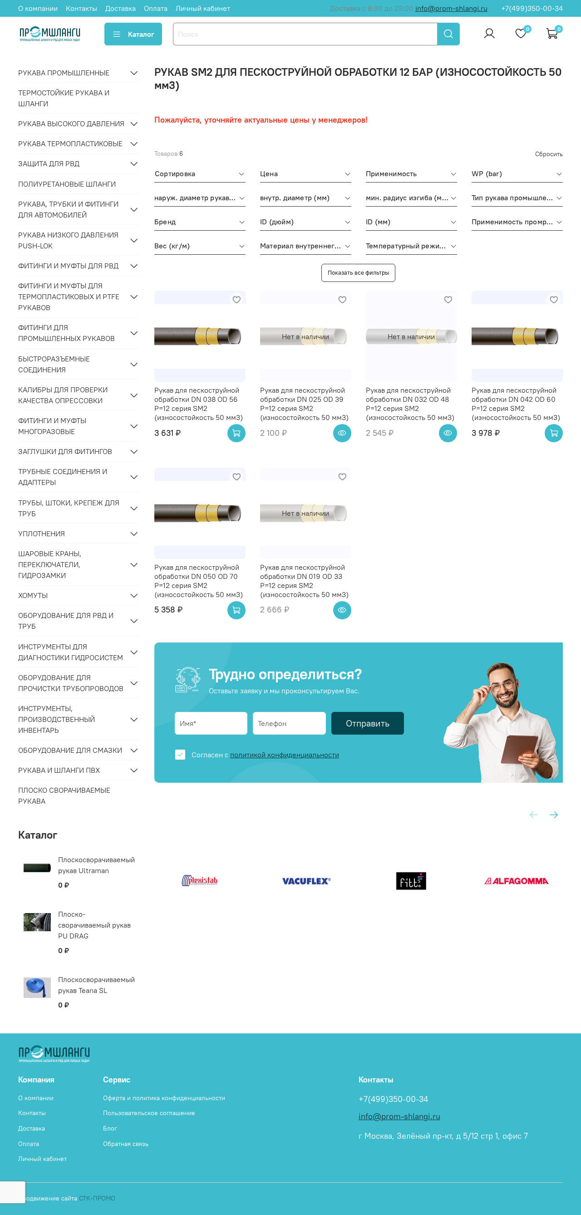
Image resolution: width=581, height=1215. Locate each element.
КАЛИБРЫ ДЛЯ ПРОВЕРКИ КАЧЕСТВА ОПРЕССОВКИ (63, 395)
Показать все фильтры (358, 272)
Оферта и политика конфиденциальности (164, 1098)
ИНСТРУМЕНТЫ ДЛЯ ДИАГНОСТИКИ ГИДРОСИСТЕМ (70, 652)
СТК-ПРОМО (97, 1198)
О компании (38, 8)
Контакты (81, 8)
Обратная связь (125, 1144)
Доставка (120, 8)
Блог (110, 1128)
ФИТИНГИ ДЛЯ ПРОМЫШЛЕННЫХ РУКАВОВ (66, 333)
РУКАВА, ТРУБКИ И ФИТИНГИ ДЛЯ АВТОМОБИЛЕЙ (68, 209)
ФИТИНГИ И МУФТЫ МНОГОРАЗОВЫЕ (52, 426)
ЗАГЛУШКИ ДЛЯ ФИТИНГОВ (65, 451)
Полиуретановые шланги (67, 183)
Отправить (367, 723)
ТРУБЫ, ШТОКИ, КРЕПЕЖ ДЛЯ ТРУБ (68, 508)
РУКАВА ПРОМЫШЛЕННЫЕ (63, 72)
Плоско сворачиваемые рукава (64, 795)
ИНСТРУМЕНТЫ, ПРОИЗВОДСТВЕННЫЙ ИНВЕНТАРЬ (56, 719)
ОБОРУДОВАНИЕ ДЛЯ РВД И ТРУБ (65, 621)
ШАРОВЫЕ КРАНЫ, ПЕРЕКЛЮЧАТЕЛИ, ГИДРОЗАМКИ (49, 564)
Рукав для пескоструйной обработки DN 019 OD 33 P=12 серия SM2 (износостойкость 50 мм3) (304, 581)
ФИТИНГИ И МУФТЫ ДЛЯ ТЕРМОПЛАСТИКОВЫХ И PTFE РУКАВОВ (68, 296)
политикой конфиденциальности (284, 754)
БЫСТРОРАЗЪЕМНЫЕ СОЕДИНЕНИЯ (54, 364)
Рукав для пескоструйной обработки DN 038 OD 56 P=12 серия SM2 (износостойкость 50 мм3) (198, 403)
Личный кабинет (203, 8)
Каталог (141, 34)
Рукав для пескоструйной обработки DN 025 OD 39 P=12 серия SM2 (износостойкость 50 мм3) (304, 403)
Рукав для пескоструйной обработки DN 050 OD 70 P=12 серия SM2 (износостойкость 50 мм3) (198, 581)
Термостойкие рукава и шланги (63, 98)
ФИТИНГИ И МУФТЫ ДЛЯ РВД (68, 265)
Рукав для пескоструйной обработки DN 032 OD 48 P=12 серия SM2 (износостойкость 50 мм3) (410, 403)
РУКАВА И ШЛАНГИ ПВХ (59, 770)
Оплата (155, 8)
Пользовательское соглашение (149, 1113)
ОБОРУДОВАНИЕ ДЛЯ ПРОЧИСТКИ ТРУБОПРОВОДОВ (70, 683)
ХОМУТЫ (33, 595)
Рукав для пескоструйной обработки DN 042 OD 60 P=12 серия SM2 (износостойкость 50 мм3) (516, 403)
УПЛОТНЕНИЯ (41, 533)
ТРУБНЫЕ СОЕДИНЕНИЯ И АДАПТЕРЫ (62, 477)
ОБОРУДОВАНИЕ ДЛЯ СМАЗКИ (70, 750)
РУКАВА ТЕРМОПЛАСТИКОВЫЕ (70, 143)
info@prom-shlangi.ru (451, 8)
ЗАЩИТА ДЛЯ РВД (48, 163)
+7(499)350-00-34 (532, 8)
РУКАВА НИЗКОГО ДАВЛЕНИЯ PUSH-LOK (68, 240)
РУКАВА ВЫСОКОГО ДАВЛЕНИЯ (71, 123)
